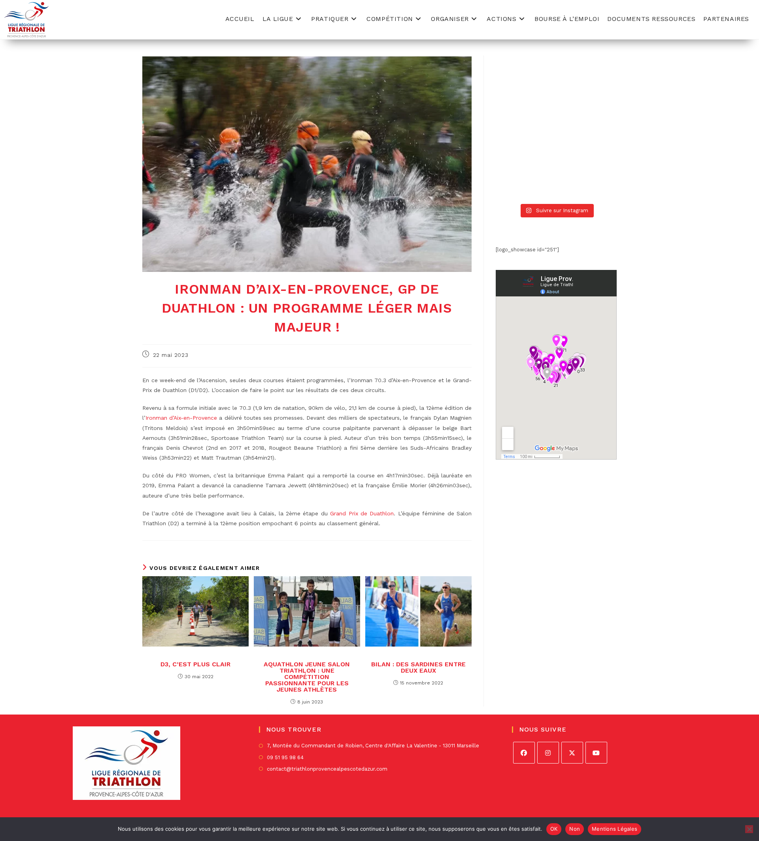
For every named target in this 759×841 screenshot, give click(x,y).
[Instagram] (548, 753)
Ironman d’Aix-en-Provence (181, 418)
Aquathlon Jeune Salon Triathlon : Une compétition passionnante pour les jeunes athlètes (307, 677)
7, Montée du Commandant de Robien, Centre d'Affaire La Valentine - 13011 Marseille (373, 746)
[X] (572, 753)
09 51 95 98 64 (285, 757)
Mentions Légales (614, 829)
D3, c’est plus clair (195, 664)
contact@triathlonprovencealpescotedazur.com (327, 769)
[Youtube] (596, 753)
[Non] (749, 829)
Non (574, 829)
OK (554, 829)
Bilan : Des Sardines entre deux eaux (418, 667)
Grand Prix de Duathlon (362, 513)
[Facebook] (524, 753)
